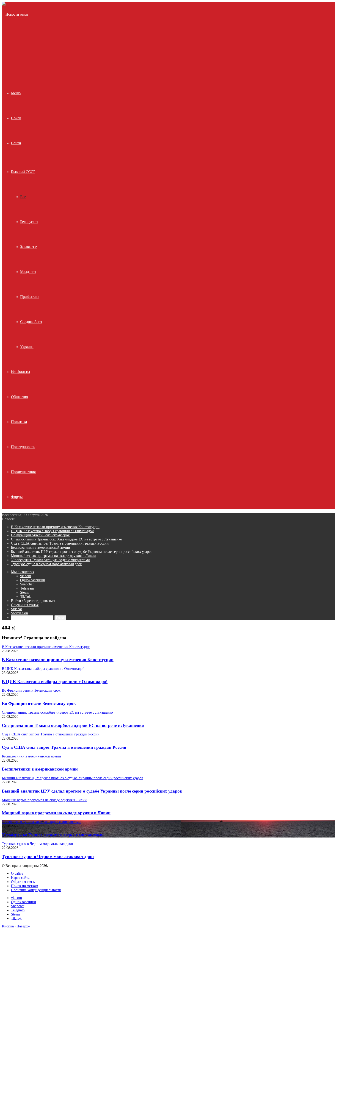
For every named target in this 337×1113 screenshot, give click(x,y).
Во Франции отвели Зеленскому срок (40, 535)
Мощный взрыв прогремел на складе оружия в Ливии (53, 556)
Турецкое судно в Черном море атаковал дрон (46, 564)
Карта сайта (20, 877)
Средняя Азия (31, 322)
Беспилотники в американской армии (40, 547)
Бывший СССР (23, 172)
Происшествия (23, 472)
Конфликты (20, 372)
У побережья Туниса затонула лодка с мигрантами (50, 560)
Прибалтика (29, 297)
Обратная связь (23, 882)
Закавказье (28, 247)
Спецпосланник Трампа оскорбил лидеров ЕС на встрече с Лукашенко (66, 539)
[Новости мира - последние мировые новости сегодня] (18, 64)
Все (23, 197)
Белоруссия (29, 222)
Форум (17, 497)
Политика (19, 422)
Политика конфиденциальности (36, 890)
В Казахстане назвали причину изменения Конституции (55, 527)
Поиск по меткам (24, 886)
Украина (26, 347)
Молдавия (28, 272)
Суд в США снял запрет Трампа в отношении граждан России (60, 543)
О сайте (17, 873)
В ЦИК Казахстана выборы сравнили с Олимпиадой (52, 531)
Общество (19, 397)
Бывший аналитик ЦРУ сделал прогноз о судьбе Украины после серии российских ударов (81, 552)
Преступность (23, 447)
